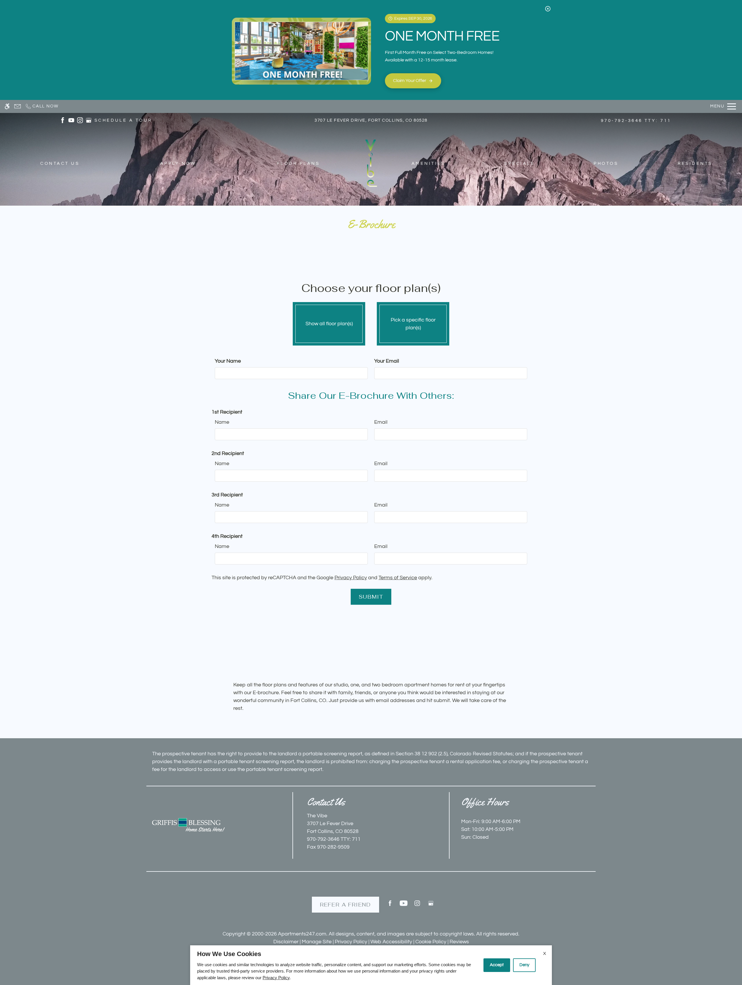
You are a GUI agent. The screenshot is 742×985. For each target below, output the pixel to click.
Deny (524, 965)
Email (381, 422)
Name (222, 422)
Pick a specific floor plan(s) (413, 323)
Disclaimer (286, 941)
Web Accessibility (391, 941)
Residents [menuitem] (695, 163)
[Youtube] (404, 905)
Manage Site (317, 941)
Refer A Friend (345, 904)
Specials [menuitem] (519, 163)
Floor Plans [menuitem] (298, 163)
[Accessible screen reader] (7, 106)
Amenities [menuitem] (428, 163)
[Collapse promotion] (548, 8)
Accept (497, 965)
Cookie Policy (430, 941)
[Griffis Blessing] (188, 825)
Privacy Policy (350, 577)
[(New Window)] (63, 120)
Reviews (459, 941)
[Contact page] (17, 106)
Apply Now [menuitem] (178, 163)
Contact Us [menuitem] (59, 163)
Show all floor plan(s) (329, 323)
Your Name (228, 361)
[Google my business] (431, 905)
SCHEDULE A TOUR (123, 120)
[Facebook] (390, 905)
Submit (371, 596)
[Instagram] (417, 905)
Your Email (386, 361)
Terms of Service (398, 577)
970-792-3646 (636, 120)
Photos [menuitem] (606, 163)
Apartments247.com (302, 934)
